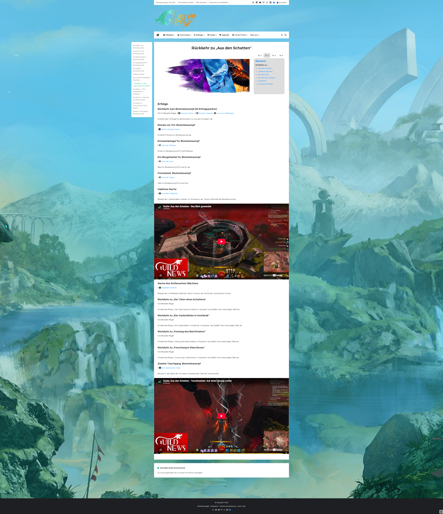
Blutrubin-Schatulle (206, 113)
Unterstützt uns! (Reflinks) (218, 2)
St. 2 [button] (259, 55)
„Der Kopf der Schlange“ (266, 78)
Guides (212, 35)
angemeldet (169, 473)
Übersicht (261, 61)
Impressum (215, 506)
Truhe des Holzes (168, 177)
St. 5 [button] (281, 55)
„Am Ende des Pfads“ (265, 84)
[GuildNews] (175, 18)
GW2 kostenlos (201, 2)
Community (184, 35)
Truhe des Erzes (167, 161)
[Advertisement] (244, 15)
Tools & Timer (240, 35)
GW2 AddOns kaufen (185, 2)
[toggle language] (441, 511)
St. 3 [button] (267, 55)
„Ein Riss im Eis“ (263, 74)
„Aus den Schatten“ (265, 68)
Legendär (225, 35)
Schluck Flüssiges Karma (170, 129)
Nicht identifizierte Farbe (170, 368)
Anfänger (199, 35)
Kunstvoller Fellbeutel (169, 193)
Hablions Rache (138, 74)
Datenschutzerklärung (228, 506)
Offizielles (169, 35)
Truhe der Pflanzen (168, 145)
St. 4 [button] (274, 55)
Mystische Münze (187, 113)
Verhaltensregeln (203, 506)
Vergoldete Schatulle (169, 288)
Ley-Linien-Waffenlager (225, 113)
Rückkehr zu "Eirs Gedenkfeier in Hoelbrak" (139, 91)
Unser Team (241, 506)
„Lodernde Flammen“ (265, 71)
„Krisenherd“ (262, 81)
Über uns (253, 35)
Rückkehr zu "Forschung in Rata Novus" (140, 105)
